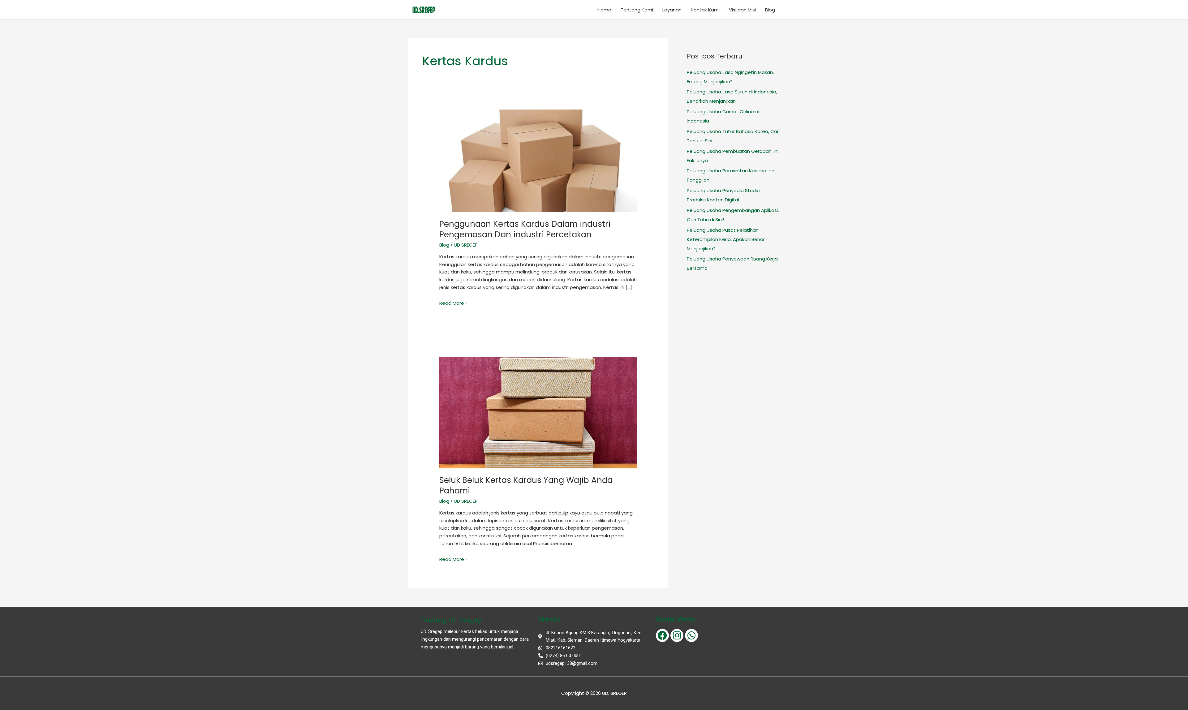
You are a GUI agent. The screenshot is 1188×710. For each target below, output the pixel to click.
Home (604, 9)
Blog (770, 9)
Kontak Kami (705, 9)
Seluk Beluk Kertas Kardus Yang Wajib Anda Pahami (526, 485)
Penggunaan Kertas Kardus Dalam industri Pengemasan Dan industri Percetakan (524, 229)
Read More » (453, 303)
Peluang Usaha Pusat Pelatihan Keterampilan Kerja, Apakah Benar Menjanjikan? (726, 239)
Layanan (672, 9)
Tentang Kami (637, 9)
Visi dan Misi (742, 9)
